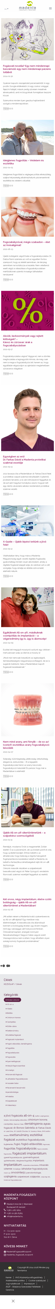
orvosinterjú (18, 1172)
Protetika (10, 1096)
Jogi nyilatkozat (13, 1284)
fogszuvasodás (42, 1149)
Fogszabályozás (13, 1053)
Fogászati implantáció (15, 1039)
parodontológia (12, 1092)
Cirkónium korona (13, 1018)
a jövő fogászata (13, 1115)
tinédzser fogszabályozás (13, 1180)
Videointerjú (11, 1105)
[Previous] (3, 1299)
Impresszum (29, 1284)
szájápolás (35, 1176)
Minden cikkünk (13, 1000)
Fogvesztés (11, 1057)
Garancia (10, 1290)
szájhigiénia (10, 1176)
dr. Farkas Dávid (43, 1128)
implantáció (38, 1160)
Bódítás (10, 1013)
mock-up (7, 1173)
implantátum (13, 1164)
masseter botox (13, 1083)
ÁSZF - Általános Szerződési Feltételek (23, 1287)
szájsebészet (23, 1177)
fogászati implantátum (29, 1153)
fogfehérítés (8, 1144)
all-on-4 (29, 1115)
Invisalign (10, 1070)
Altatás (9, 1009)
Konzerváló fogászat (14, 1074)
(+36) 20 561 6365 (15, 1213)
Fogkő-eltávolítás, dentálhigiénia (19, 1044)
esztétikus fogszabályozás (30, 1139)
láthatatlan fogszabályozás (34, 1169)
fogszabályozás (26, 1148)
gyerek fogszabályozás (13, 1157)
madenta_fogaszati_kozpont (19, 1255)
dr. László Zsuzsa (21, 1131)
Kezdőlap (9, 984)
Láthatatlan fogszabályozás (17, 1079)
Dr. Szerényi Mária (35, 1131)
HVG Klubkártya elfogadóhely (29, 1277)
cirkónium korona (37, 1119)
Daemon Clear (19, 1124)
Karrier (9, 1277)
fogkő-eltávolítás (31, 1144)
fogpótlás (9, 1148)
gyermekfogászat (31, 1157)
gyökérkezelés (9, 1161)
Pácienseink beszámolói (16, 1088)
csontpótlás (8, 1124)
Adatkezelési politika (15, 1280)
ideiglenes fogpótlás (24, 1161)
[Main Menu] (50, 8)
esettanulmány (19, 1135)
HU (5, 9)
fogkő (17, 1144)
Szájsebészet (12, 1101)
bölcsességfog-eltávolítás (18, 1120)
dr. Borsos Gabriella (24, 1127)
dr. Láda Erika (8, 1131)
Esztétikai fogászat (14, 1035)
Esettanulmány (13, 1031)
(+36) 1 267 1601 (14, 1210)
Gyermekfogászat (13, 1061)
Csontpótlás (11, 1022)
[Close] (13, 1301)
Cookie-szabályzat (37, 1280)
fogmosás (46, 1144)
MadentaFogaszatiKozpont (18, 1251)
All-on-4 (10, 1004)
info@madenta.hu (15, 1216)
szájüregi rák (45, 1177)
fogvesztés (8, 1154)
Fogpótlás (10, 1048)
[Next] (8, 1299)
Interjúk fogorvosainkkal (16, 1066)
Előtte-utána (11, 1026)
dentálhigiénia (33, 1123)
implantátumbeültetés (30, 1165)
